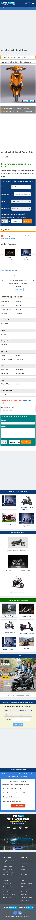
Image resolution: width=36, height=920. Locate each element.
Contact (23, 892)
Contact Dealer (18, 290)
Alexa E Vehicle (18, 276)
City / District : (5, 209)
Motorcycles (24, 864)
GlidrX (26, 260)
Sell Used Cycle (7, 897)
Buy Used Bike (11, 8)
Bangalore (5, 861)
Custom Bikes (24, 875)
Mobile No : (5, 194)
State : (3, 201)
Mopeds (23, 869)
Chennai (5, 866)
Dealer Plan (25, 8)
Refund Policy (24, 894)
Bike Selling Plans (7, 889)
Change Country (25, 900)
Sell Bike (4, 8)
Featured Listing (7, 892)
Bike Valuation (7, 886)
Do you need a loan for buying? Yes (12, 214)
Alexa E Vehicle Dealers (8, 270)
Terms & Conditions (21, 217)
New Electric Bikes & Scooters (18, 600)
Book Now (27, 221)
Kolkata (5, 875)
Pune (10, 864)
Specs (13, 57)
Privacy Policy (28, 897)
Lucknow (9, 869)
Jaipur (12, 872)
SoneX (10, 259)
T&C (22, 897)
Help (22, 889)
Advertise (27, 889)
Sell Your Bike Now (18, 806)
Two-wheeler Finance (8, 883)
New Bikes (31, 8)
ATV (22, 872)
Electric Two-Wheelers (27, 861)
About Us (23, 883)
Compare (26, 108)
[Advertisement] (18, 29)
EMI (9, 57)
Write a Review (28, 111)
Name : (3, 187)
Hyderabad (12, 861)
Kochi (10, 866)
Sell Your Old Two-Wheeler (18, 770)
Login (28, 2)
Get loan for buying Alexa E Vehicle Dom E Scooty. (15, 237)
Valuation (18, 8)
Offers (3, 57)
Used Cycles (11, 875)
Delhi (4, 869)
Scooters (23, 866)
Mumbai (5, 864)
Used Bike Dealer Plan (9, 894)
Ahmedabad (6, 872)
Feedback (29, 892)
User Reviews (21, 57)
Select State (22, 2)
